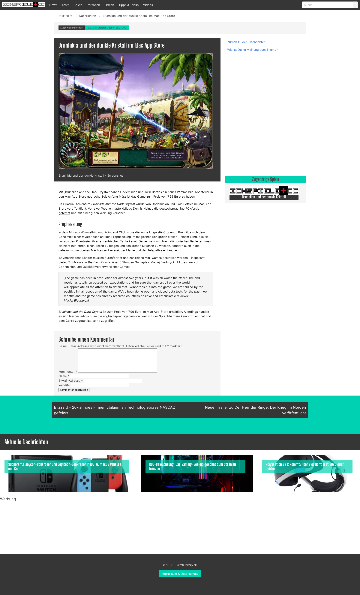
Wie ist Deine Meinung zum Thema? (252, 50)
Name (63, 376)
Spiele (78, 5)
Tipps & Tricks (128, 5)
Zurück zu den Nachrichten (246, 42)
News (53, 5)
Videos (148, 5)
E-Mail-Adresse (70, 380)
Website (64, 385)
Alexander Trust (75, 27)
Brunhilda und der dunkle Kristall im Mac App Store (139, 16)
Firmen (109, 5)
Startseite (65, 16)
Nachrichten (87, 16)
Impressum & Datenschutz (180, 574)
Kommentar (67, 371)
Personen (93, 5)
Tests (65, 5)
